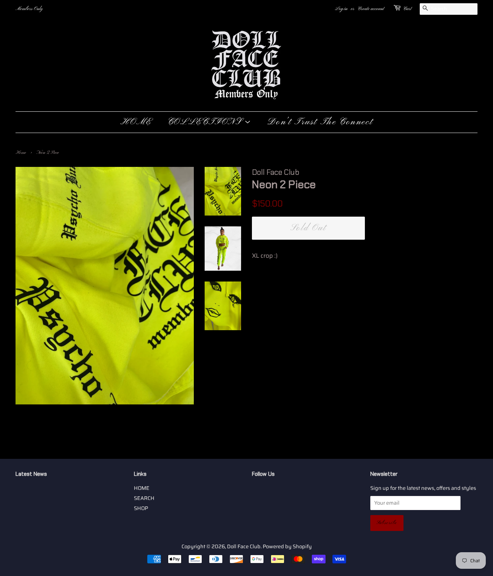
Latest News (31, 474)
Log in (341, 9)
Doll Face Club (244, 546)
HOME (136, 122)
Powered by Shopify (287, 546)
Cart (407, 9)
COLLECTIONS (205, 122)
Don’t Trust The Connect (319, 122)
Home (21, 153)
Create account (371, 9)
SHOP (141, 508)
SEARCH (144, 498)
